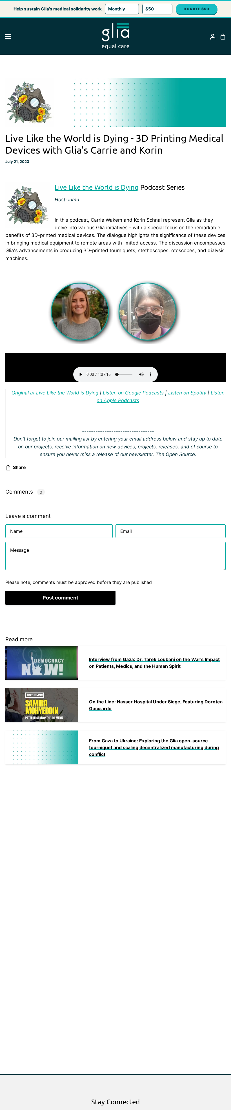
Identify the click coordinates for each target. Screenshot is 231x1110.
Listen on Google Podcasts (133, 393)
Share (19, 467)
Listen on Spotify (187, 393)
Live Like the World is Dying (97, 187)
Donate (196, 9)
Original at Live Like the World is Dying (55, 393)
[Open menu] (6, 36)
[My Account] (210, 36)
